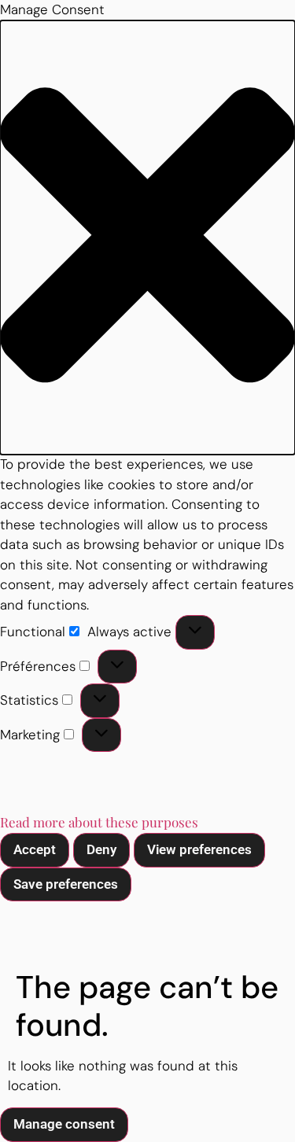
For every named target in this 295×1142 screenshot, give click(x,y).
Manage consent (64, 1124)
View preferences (199, 849)
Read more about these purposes (99, 822)
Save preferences (65, 884)
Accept (34, 849)
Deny (101, 849)
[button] (147, 237)
